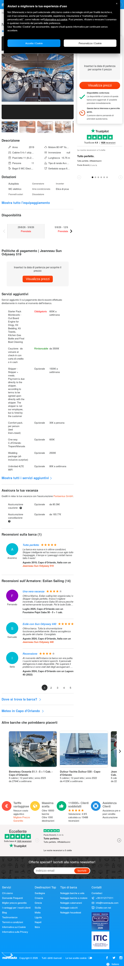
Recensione (30, 653)
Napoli (38, 922)
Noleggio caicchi (69, 907)
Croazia (39, 898)
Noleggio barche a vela (72, 893)
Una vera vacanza (33, 591)
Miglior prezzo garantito (14, 902)
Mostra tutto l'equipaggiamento (26, 202)
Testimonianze (9, 917)
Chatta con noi (103, 907)
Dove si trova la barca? (20, 699)
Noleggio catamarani (71, 902)
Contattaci (97, 893)
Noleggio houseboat (70, 912)
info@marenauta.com (107, 902)
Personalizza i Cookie (90, 43)
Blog (4, 912)
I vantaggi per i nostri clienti (16, 907)
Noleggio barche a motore (73, 898)
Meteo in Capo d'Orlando (21, 710)
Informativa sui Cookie (14, 927)
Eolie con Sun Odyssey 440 (39, 624)
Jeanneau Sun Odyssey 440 (38, 642)
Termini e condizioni (12, 922)
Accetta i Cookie (34, 43)
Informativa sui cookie (55, 19)
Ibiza (37, 927)
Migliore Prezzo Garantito (21, 818)
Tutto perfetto (31, 545)
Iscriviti (82, 870)
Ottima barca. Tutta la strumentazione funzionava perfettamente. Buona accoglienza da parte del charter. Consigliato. (47, 631)
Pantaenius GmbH (63, 496)
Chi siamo (7, 893)
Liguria (38, 917)
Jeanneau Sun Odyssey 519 (38, 566)
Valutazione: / (78, 817)
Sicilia (38, 907)
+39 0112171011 (104, 898)
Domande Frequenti (12, 898)
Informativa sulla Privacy (15, 931)
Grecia (38, 902)
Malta (38, 912)
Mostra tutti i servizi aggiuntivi (25, 477)
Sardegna (40, 893)
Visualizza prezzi (38, 279)
